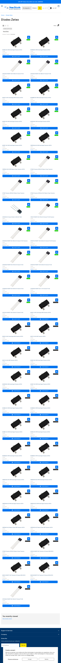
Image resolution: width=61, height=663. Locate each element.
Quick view (28, 37)
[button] (3, 26)
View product (45, 319)
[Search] (40, 8)
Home (2, 15)
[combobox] (35, 8)
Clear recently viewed (7, 618)
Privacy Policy (30, 655)
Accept (30, 659)
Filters (55, 25)
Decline (46, 659)
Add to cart (17, 56)
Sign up (23, 645)
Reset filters (6, 31)
